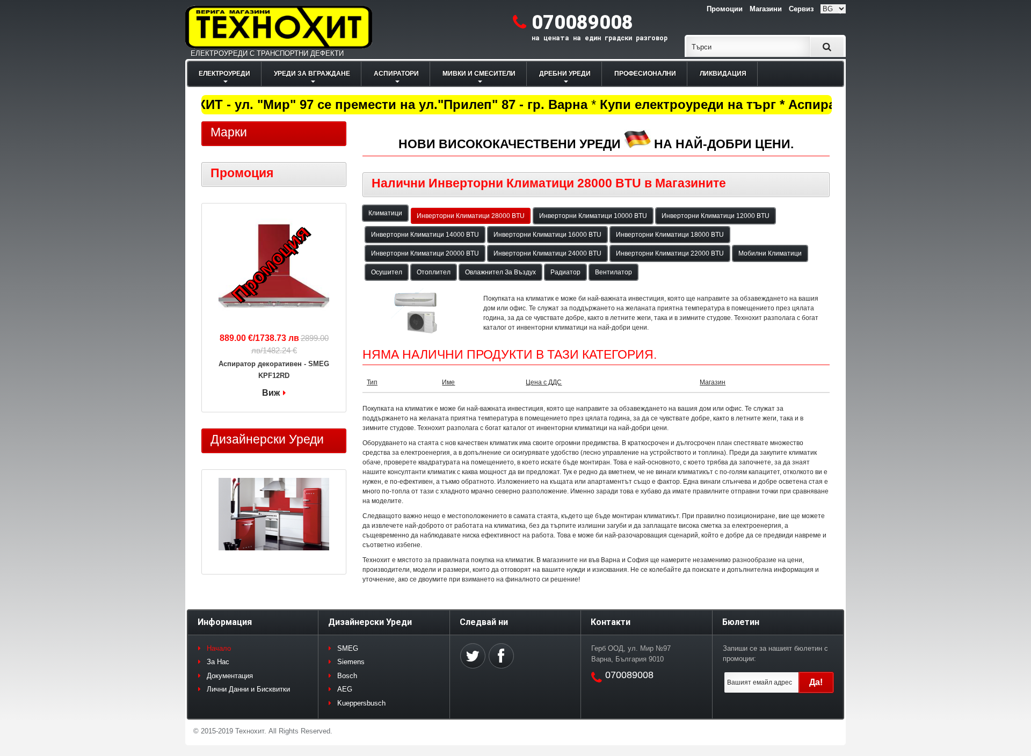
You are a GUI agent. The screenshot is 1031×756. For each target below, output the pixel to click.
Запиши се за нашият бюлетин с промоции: (775, 653)
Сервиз (801, 9)
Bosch (347, 676)
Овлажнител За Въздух (500, 272)
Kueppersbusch (361, 703)
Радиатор (565, 272)
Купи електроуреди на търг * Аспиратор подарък (750, 104)
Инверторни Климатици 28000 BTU (471, 216)
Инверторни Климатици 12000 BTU (715, 216)
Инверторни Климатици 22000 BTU (670, 253)
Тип (372, 382)
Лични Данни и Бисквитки (248, 689)
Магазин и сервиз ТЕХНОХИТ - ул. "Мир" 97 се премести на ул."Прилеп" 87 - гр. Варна (302, 104)
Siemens (351, 662)
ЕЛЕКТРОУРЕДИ (224, 73)
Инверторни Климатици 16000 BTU (547, 234)
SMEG (347, 648)
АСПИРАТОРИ (396, 73)
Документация (230, 676)
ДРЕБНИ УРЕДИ (565, 73)
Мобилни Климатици (770, 253)
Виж (271, 392)
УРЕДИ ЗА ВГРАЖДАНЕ (312, 73)
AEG (344, 689)
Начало (219, 648)
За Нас (218, 662)
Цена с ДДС (544, 382)
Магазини (766, 9)
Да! (816, 682)
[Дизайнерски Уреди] (274, 515)
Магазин (712, 382)
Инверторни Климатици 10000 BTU (593, 216)
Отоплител (434, 272)
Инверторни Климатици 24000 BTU (547, 253)
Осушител (386, 272)
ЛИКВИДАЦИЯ (723, 73)
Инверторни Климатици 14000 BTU (425, 234)
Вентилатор (613, 272)
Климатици (385, 213)
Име (448, 382)
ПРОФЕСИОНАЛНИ (645, 73)
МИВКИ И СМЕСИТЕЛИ (479, 73)
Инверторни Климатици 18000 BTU (670, 234)
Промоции (725, 9)
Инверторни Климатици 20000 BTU (425, 253)
